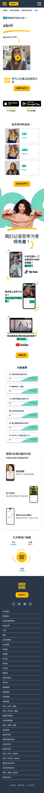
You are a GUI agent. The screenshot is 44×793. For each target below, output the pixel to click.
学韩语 (5, 663)
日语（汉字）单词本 (10, 753)
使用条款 (13, 785)
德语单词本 (7, 734)
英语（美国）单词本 (10, 772)
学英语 (5, 682)
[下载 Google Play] (31, 104)
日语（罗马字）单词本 (11, 758)
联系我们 (6, 616)
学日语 (5, 668)
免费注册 (22, 355)
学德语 (5, 649)
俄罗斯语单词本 (9, 739)
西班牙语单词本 (27, 10)
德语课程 (6, 687)
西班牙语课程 (14, 10)
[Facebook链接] (13, 604)
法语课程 (6, 697)
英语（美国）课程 (9, 725)
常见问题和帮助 (9, 621)
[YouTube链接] (24, 604)
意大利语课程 (8, 720)
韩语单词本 (7, 749)
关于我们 (6, 611)
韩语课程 (6, 701)
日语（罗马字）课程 (10, 711)
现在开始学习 (22, 183)
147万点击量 (31, 111)
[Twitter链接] (19, 604)
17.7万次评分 (11, 111)
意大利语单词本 (9, 768)
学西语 (5, 10)
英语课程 (6, 730)
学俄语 (5, 654)
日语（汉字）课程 (9, 706)
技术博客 (6, 644)
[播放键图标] (17, 57)
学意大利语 (7, 678)
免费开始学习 (22, 88)
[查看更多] (39, 3)
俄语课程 (6, 692)
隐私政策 (21, 785)
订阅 (4, 630)
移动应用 (6, 625)
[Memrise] (4, 3)
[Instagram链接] (30, 604)
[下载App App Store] (11, 104)
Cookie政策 (30, 785)
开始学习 (14, 4)
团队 (4, 635)
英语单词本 (7, 777)
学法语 (5, 659)
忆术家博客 (7, 640)
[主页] (7, 80)
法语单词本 (7, 744)
